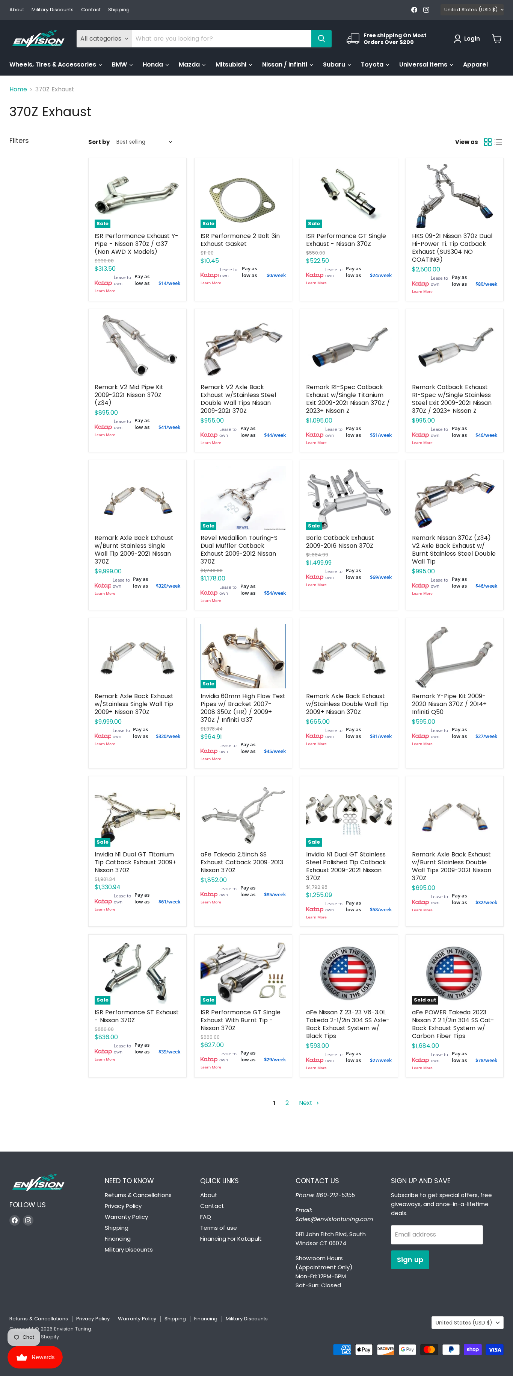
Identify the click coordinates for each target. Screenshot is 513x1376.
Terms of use (218, 1228)
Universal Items (424, 64)
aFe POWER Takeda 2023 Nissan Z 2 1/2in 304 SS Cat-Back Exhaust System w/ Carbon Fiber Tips (453, 1024)
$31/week (381, 736)
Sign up (410, 1259)
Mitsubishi (232, 64)
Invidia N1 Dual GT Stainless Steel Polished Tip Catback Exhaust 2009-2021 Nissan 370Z (346, 866)
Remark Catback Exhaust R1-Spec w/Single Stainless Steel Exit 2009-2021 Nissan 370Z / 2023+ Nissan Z (452, 399)
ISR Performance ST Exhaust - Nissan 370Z (137, 1016)
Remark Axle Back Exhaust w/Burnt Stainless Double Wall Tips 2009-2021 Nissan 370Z (451, 866)
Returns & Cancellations (138, 1195)
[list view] (498, 142)
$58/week (381, 909)
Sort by (99, 142)
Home (18, 89)
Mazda (190, 64)
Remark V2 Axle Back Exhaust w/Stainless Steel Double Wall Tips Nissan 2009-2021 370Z (238, 399)
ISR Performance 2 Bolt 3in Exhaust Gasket (240, 240)
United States (471, 9)
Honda (153, 64)
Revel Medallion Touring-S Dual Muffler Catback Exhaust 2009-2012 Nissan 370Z (239, 549)
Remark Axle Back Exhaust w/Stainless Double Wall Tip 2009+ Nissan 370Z (347, 704)
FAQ (205, 1217)
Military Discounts (53, 10)
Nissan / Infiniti (285, 64)
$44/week (275, 435)
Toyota (373, 64)
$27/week (486, 736)
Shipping (119, 10)
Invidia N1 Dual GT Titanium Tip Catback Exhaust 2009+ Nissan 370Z (135, 862)
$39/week (169, 1051)
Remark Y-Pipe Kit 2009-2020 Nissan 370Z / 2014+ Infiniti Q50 (449, 704)
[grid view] (488, 142)
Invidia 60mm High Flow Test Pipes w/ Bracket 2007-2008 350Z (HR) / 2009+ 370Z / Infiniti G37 (243, 708)
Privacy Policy (123, 1206)
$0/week (276, 275)
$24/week (381, 275)
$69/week (381, 577)
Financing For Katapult (231, 1239)
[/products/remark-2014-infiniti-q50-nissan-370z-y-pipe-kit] (455, 656)
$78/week (486, 1060)
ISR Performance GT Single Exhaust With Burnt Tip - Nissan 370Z (241, 1020)
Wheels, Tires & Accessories (53, 64)
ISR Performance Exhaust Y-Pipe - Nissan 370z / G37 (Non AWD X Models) (136, 244)
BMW (120, 64)
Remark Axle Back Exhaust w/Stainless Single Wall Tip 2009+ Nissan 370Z (134, 704)
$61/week (169, 901)
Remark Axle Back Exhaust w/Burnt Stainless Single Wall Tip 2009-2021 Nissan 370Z (134, 549)
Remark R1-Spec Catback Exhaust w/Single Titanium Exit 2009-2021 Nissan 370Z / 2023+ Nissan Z (348, 399)
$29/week (275, 1059)
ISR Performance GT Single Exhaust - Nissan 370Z (346, 240)
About (16, 10)
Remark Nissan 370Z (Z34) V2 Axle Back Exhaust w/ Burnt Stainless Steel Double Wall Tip (454, 549)
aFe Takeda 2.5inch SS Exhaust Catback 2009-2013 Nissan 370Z (242, 862)
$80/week (486, 283)
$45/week (275, 751)
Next (306, 1103)
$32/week (486, 902)
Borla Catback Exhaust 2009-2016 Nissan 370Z (340, 541)
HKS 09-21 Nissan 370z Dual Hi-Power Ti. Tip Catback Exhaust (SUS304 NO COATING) (452, 248)
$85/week (275, 894)
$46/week (486, 435)
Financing (118, 1239)
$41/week (169, 427)
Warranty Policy (126, 1217)
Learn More (105, 290)
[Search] (321, 38)
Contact (91, 10)
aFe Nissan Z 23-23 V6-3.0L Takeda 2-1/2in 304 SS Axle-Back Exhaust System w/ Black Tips (347, 1024)
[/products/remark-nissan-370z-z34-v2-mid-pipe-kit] (137, 347)
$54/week (275, 592)
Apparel (475, 64)
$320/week (168, 585)
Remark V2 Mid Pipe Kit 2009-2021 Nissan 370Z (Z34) (129, 395)
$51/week (381, 435)
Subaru (335, 64)
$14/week (169, 283)
